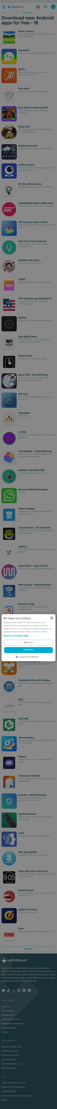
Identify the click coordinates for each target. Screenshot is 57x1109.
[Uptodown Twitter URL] (14, 991)
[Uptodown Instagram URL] (19, 991)
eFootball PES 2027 (24, 1)
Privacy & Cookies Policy (13, 1087)
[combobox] (51, 617)
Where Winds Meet (10, 1)
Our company (8, 1010)
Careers (5, 1032)
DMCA (4, 1100)
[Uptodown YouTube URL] (3, 991)
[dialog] (28, 637)
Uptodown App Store (12, 1046)
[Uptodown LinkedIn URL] (24, 991)
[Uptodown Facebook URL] (29, 991)
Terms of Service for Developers (16, 1095)
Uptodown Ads (9, 1059)
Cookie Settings (9, 1091)
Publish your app (9, 1051)
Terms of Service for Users (14, 1082)
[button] (28, 635)
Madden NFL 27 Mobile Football (41, 1)
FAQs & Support (9, 1068)
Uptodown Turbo (12, 1063)
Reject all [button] (28, 642)
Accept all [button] (28, 650)
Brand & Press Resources (13, 1023)
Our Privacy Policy (39, 632)
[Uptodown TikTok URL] (8, 991)
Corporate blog (9, 1027)
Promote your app (10, 1055)
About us (6, 1006)
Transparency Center (11, 1019)
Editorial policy (8, 1015)
